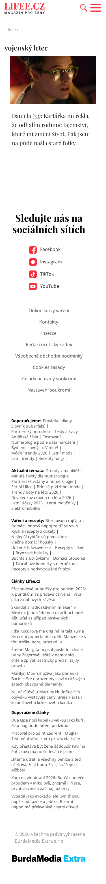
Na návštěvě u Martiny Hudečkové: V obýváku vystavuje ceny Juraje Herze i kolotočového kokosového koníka (46, 697)
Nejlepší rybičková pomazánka (40, 536)
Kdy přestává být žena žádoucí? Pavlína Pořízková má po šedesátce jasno (48, 748)
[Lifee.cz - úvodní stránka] (25, 9)
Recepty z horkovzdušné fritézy (40, 569)
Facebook (49, 249)
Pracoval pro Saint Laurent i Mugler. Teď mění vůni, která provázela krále (45, 735)
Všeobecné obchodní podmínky (49, 356)
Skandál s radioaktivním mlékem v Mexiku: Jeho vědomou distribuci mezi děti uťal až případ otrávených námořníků (47, 615)
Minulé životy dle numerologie (40, 476)
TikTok (46, 274)
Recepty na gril (52, 458)
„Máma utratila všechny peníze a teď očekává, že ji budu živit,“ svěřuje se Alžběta (46, 764)
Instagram (50, 262)
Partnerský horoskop (30, 431)
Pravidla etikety (57, 420)
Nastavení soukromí (48, 390)
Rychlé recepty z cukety (33, 531)
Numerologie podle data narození (43, 442)
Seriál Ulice (22, 486)
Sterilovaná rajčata (63, 520)
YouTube (49, 286)
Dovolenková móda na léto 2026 (41, 497)
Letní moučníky (61, 503)
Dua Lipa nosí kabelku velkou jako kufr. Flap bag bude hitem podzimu (48, 722)
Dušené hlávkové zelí (31, 547)
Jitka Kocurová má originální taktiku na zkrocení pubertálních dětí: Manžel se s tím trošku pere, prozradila (48, 636)
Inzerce (49, 333)
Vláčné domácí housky (32, 542)
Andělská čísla (24, 436)
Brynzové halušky (32, 552)
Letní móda (62, 453)
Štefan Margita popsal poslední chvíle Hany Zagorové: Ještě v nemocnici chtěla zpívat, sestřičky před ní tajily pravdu (47, 657)
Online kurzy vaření (49, 310)
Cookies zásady (49, 367)
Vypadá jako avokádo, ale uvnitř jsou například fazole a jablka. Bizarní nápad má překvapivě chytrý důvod (45, 801)
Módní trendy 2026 (29, 453)
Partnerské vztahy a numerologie (42, 481)
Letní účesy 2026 (27, 503)
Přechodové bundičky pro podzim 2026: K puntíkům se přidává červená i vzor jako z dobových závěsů (48, 594)
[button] (83, 7)
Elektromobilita (25, 508)
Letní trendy (22, 458)
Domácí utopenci (69, 558)
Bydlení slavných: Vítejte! (34, 447)
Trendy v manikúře (64, 470)
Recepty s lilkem (70, 547)
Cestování (51, 436)
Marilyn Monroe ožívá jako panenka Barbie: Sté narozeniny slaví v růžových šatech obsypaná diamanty (48, 679)
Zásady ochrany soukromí (48, 378)
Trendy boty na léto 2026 (34, 492)
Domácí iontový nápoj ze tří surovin (44, 525)
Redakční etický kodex (49, 344)
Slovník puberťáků (28, 426)
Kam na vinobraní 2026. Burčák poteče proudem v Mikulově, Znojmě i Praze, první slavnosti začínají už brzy (47, 783)
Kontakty (48, 322)
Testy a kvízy (66, 431)
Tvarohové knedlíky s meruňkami (47, 563)
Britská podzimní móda (59, 486)
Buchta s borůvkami (30, 558)
